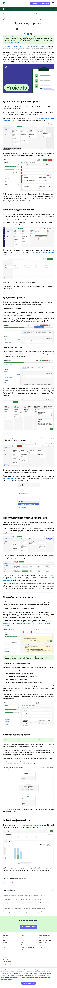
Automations (17, 740)
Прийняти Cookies (28, 983)
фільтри (46, 575)
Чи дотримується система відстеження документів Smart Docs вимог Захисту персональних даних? (26, 904)
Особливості (13, 13)
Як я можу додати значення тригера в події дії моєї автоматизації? (24, 908)
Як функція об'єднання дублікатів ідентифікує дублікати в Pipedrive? (25, 896)
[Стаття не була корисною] (13, 882)
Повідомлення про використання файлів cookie (24, 977)
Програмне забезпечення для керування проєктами (23, 46)
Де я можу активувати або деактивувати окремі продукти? (22, 912)
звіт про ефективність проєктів (28, 825)
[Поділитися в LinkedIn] (28, 34)
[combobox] (32, 9)
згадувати (6, 623)
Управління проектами (23, 13)
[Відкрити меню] (53, 3)
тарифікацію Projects (12, 42)
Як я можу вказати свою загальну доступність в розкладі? (22, 899)
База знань (6, 13)
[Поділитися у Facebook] (24, 34)
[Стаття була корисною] (4, 882)
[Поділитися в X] (31, 34)
